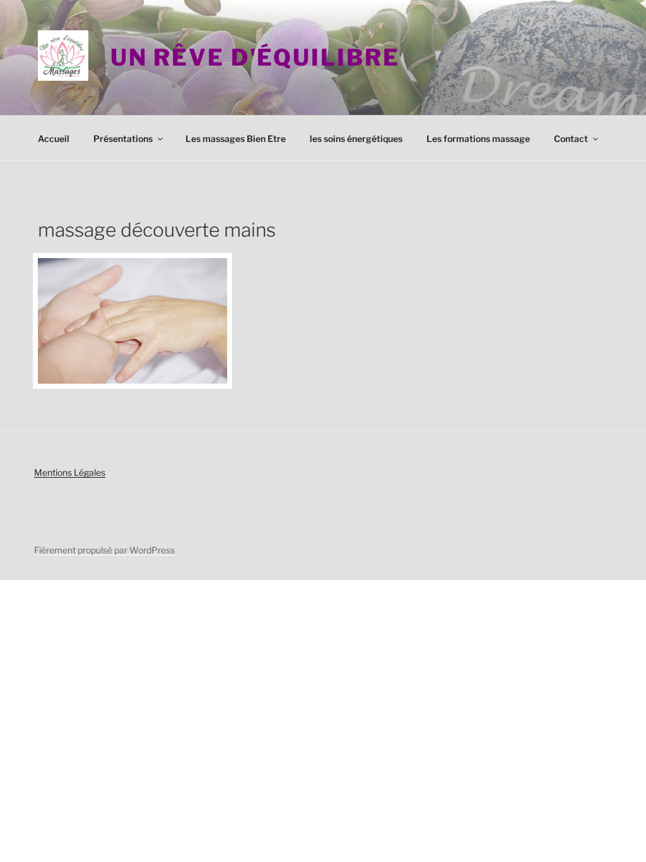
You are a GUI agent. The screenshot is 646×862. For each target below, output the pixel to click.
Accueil (53, 138)
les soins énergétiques (356, 138)
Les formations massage (478, 138)
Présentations (123, 138)
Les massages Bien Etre (235, 138)
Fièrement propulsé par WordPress (104, 550)
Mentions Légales (69, 472)
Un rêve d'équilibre (255, 57)
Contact (571, 138)
